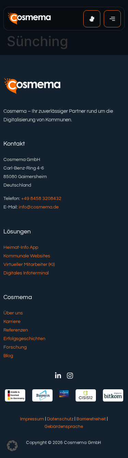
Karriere (11, 321)
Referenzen (15, 330)
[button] (12, 445)
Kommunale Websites (26, 256)
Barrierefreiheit (91, 419)
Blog (8, 355)
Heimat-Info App (20, 247)
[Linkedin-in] (58, 375)
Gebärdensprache (63, 426)
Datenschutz (60, 419)
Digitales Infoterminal (26, 273)
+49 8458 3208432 (41, 198)
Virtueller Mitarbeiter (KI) (29, 264)
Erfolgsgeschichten (24, 338)
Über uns (13, 313)
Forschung (15, 347)
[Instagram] (70, 375)
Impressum (32, 419)
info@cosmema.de (39, 207)
